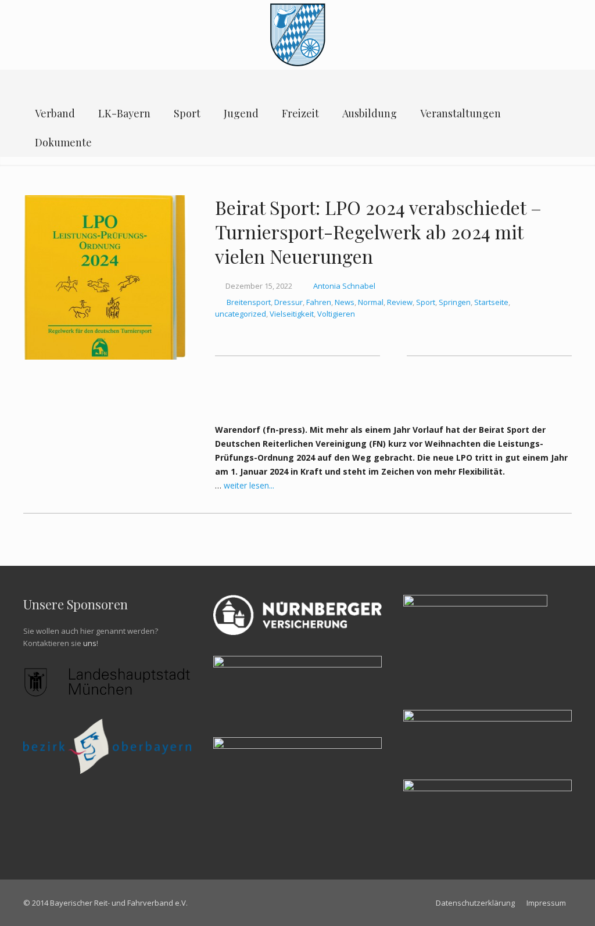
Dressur (288, 302)
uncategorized (240, 313)
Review (400, 302)
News (344, 302)
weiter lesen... (249, 485)
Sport (425, 302)
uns (89, 643)
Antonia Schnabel (344, 286)
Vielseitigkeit (292, 313)
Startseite (491, 302)
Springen (455, 302)
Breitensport (249, 302)
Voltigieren (336, 313)
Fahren (318, 302)
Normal (370, 302)
